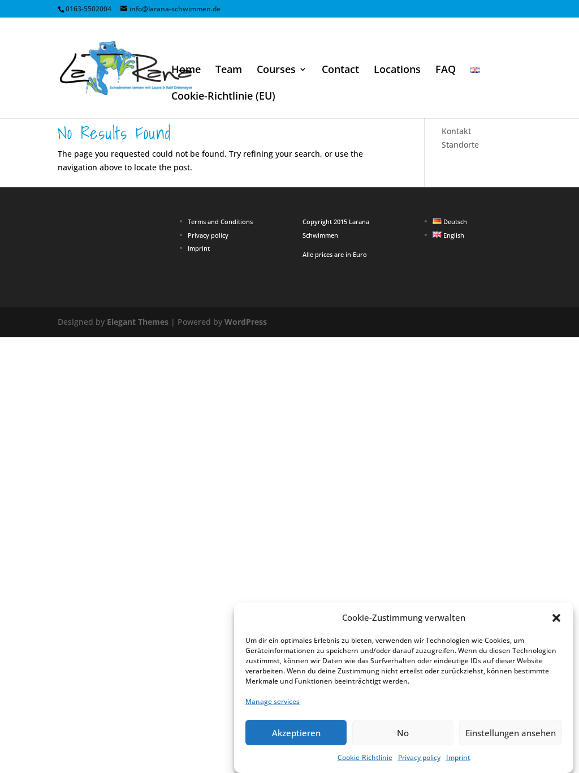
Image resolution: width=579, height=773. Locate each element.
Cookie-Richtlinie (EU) (223, 97)
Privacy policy (419, 757)
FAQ (445, 70)
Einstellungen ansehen (510, 732)
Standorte (460, 144)
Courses (276, 70)
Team (228, 70)
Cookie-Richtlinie (365, 757)
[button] (556, 618)
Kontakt (456, 131)
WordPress (245, 321)
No (403, 732)
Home (186, 70)
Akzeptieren (296, 732)
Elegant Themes (137, 321)
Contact (340, 70)
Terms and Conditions (220, 221)
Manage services (272, 701)
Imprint (458, 757)
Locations (397, 70)
